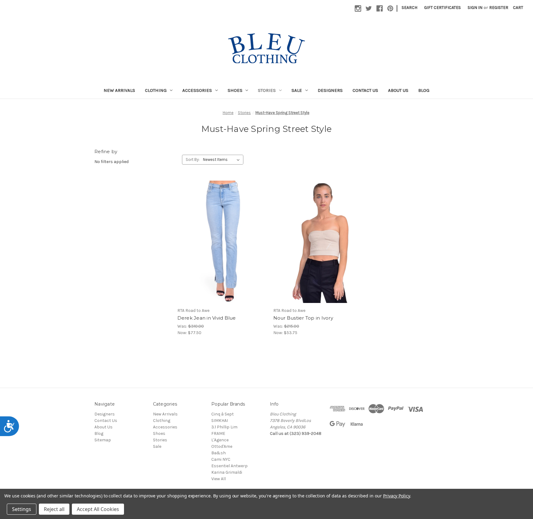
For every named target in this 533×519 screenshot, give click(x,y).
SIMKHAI (219, 420)
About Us (398, 90)
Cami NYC (220, 459)
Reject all (54, 509)
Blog (423, 90)
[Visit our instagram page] (358, 8)
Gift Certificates (442, 7)
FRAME (218, 433)
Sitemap (102, 440)
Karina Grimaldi (226, 472)
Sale (296, 90)
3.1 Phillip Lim (224, 427)
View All (218, 478)
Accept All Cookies (98, 509)
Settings (21, 509)
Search (409, 7)
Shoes (235, 90)
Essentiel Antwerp (229, 465)
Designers (330, 90)
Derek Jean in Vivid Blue (206, 318)
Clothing (156, 90)
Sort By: (193, 159)
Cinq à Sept (222, 414)
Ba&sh (218, 453)
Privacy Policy (396, 496)
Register (498, 7)
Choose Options (224, 247)
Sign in (475, 7)
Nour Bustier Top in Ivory (303, 318)
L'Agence (220, 440)
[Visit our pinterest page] (390, 8)
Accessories (197, 90)
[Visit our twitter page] (369, 8)
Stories (267, 90)
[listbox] (222, 159)
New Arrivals (119, 90)
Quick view (219, 236)
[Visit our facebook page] (379, 8)
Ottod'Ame (221, 446)
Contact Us (365, 90)
